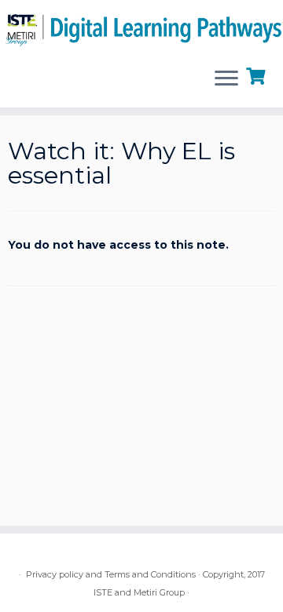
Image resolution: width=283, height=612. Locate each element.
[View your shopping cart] (257, 74)
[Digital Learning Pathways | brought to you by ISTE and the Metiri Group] (141, 27)
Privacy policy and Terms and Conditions (111, 574)
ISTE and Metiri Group (139, 592)
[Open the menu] (226, 79)
